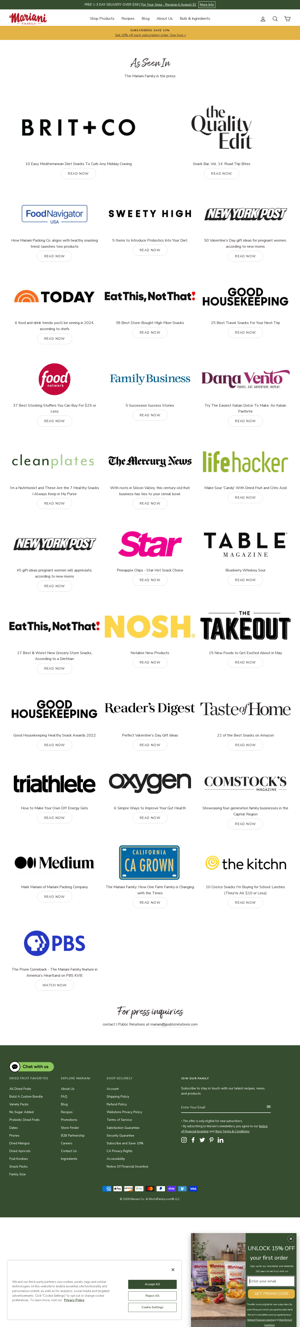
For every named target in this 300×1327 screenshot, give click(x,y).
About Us (165, 18)
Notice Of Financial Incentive (127, 1166)
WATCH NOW (54, 985)
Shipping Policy (118, 1096)
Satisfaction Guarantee (123, 1128)
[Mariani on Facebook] (193, 1140)
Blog (146, 18)
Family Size (17, 1174)
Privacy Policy (74, 1300)
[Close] (173, 1270)
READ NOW (78, 173)
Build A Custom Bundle (26, 1096)
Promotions (69, 1120)
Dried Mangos (19, 1143)
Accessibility (116, 1159)
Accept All (152, 1284)
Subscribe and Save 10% (125, 1143)
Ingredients (69, 1159)
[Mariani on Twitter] (202, 1140)
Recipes (128, 18)
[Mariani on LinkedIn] (220, 1140)
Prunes (14, 1135)
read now (150, 332)
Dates (13, 1128)
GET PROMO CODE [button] (272, 1293)
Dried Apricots (19, 1151)
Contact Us (69, 1151)
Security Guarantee (120, 1135)
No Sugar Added (21, 1112)
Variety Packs (19, 1104)
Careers (66, 1143)
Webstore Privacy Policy (124, 1112)
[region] (94, 1289)
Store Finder (70, 1128)
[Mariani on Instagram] (184, 1140)
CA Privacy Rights (119, 1151)
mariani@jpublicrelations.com (174, 1024)
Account (113, 1089)
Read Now (54, 586)
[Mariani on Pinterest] (211, 1140)
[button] (291, 1239)
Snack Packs (18, 1166)
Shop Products (102, 18)
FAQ (64, 1096)
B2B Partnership (73, 1135)
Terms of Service (119, 1120)
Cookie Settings (153, 1307)
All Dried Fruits (20, 1089)
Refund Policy (117, 1104)
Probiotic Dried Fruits (24, 1120)
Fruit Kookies (18, 1159)
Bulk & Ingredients (195, 18)
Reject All (152, 1296)
